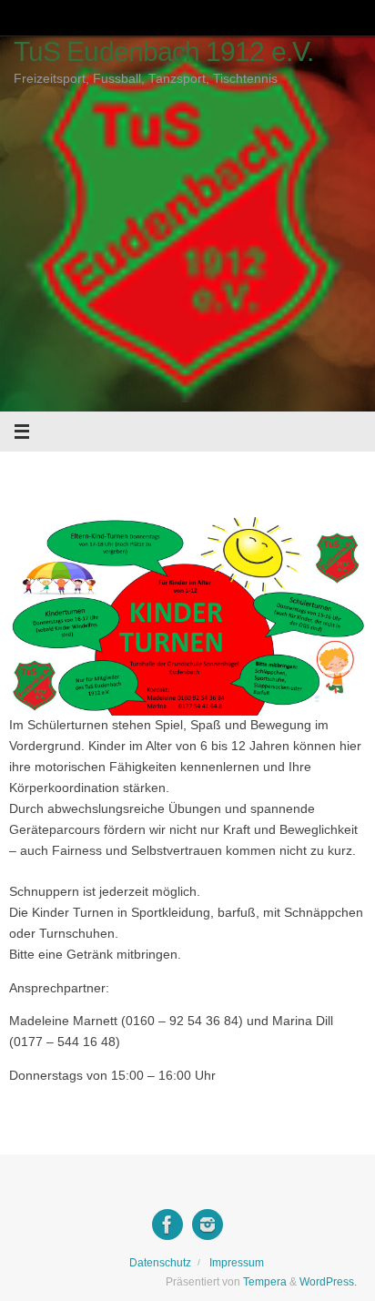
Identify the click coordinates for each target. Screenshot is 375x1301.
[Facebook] (167, 1224)
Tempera (265, 1282)
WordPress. (328, 1282)
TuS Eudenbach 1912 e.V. (163, 51)
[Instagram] (207, 1224)
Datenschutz (160, 1262)
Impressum (236, 1262)
